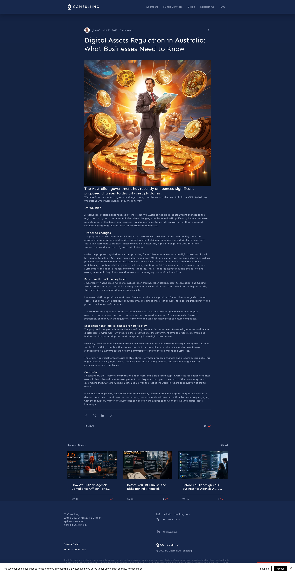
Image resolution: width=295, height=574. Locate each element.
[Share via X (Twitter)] (94, 415)
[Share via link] (111, 415)
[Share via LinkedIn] (102, 415)
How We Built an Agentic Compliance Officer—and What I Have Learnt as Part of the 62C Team (92, 487)
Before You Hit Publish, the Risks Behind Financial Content (146, 487)
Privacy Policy (135, 568)
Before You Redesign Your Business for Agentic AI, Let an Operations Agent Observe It (202, 487)
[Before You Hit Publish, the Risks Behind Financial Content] (147, 465)
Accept (280, 568)
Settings (264, 568)
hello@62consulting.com (176, 514)
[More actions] (209, 30)
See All (224, 445)
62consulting (170, 532)
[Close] (291, 568)
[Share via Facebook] (86, 415)
